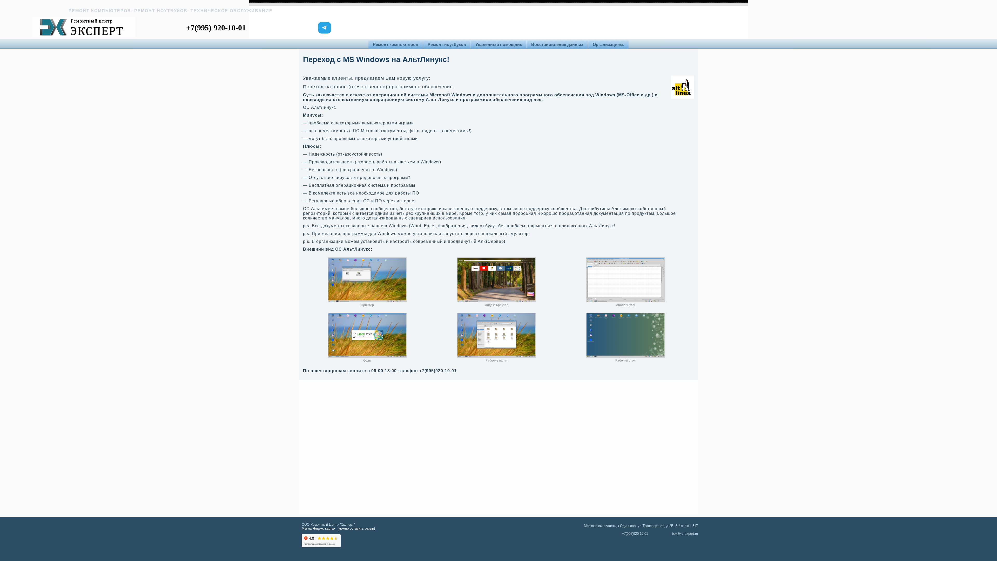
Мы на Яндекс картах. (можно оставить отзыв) (338, 528)
